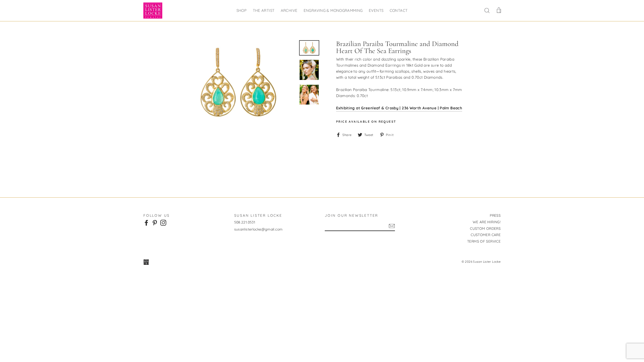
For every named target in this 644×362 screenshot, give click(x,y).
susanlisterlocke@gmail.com (258, 229)
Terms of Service (484, 241)
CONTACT (399, 10)
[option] (238, 83)
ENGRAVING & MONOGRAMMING (333, 10)
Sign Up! (392, 226)
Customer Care (486, 235)
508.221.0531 (244, 222)
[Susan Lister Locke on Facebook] (146, 222)
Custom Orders (485, 228)
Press (495, 215)
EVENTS (376, 10)
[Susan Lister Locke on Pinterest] (155, 222)
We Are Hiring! (487, 222)
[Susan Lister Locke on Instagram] (163, 222)
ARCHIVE (289, 10)
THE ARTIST (264, 10)
